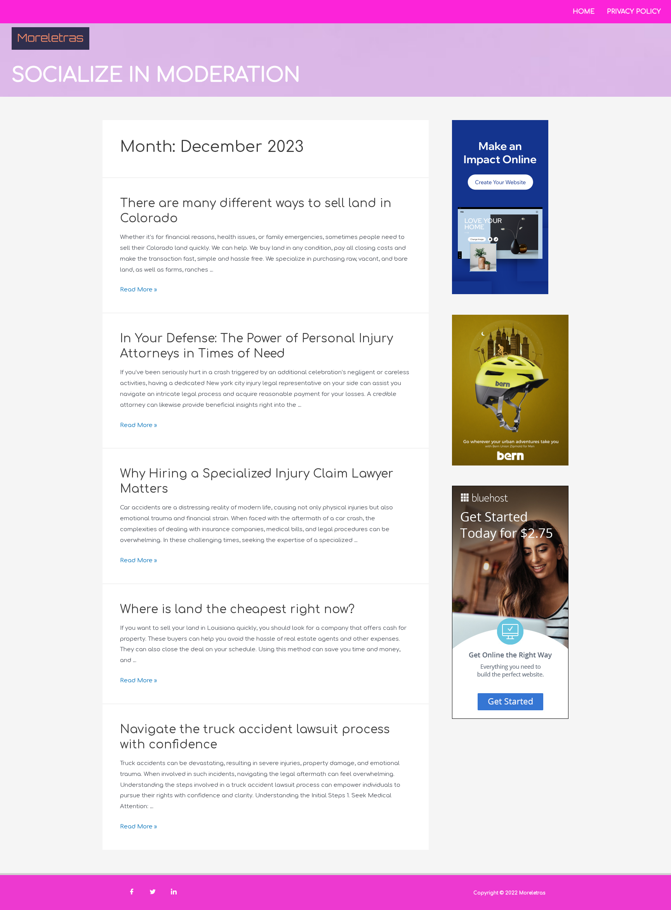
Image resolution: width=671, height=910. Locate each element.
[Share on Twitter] (152, 892)
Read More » (138, 289)
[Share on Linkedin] (173, 892)
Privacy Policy (634, 11)
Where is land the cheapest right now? (237, 609)
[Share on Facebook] (131, 892)
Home (584, 11)
